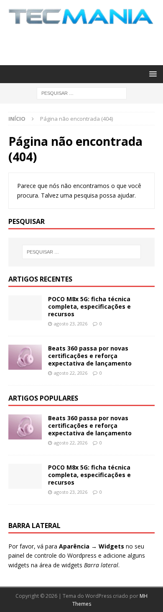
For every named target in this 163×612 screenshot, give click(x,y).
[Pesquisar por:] (82, 92)
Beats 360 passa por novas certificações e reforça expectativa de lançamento (90, 355)
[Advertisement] (85, 43)
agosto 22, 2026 (70, 373)
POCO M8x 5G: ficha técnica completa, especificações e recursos (89, 306)
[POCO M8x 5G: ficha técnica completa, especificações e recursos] (25, 307)
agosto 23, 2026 (70, 323)
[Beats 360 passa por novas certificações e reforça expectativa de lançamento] (25, 357)
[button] (151, 73)
